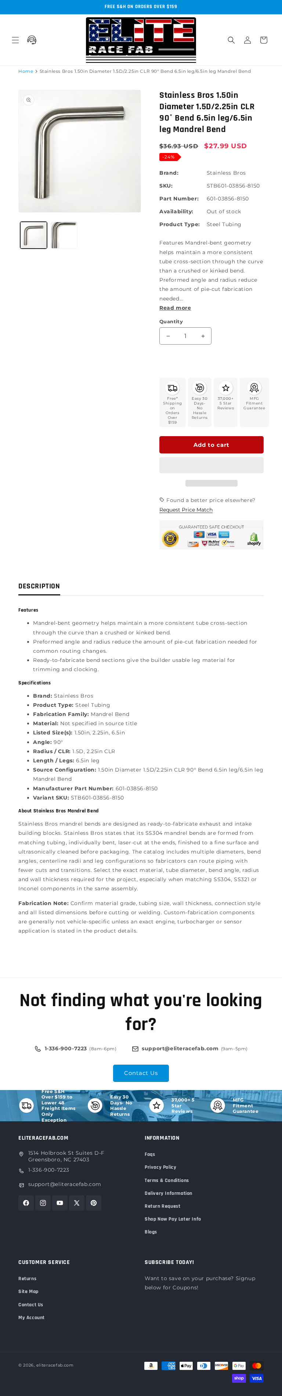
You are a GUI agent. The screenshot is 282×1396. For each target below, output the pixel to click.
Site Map (28, 1291)
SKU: (166, 185)
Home (25, 71)
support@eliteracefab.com (64, 1184)
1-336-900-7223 (48, 1170)
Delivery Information (168, 1193)
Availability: (176, 211)
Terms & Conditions (167, 1180)
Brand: (169, 173)
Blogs (151, 1232)
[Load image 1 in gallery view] (33, 235)
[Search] (231, 40)
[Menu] (15, 40)
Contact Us (141, 1072)
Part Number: (179, 198)
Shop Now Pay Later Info (173, 1219)
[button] (211, 465)
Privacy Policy (160, 1167)
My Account (31, 1317)
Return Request (162, 1206)
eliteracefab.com (55, 1365)
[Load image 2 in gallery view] (64, 235)
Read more (175, 308)
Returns (27, 1278)
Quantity (171, 321)
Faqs (150, 1154)
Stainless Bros (226, 173)
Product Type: (179, 224)
